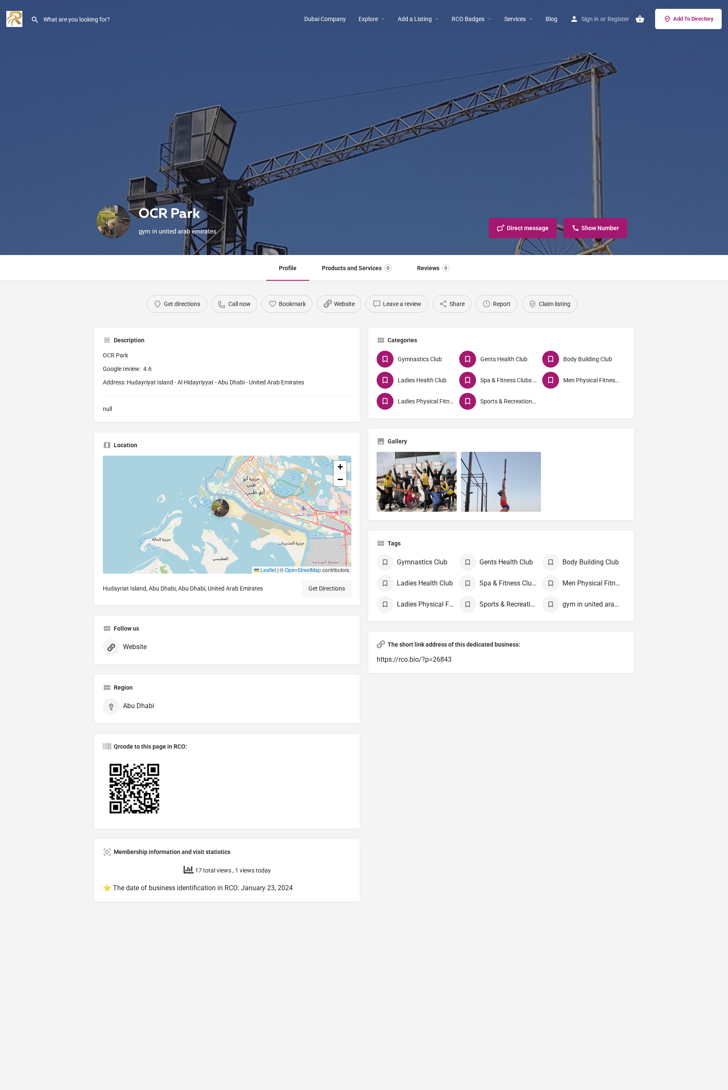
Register (618, 19)
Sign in (590, 19)
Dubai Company (325, 19)
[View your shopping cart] (640, 19)
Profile (288, 268)
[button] (227, 514)
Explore (368, 19)
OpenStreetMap (303, 569)
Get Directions (326, 588)
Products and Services (355, 268)
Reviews (432, 268)
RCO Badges (468, 19)
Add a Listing (415, 19)
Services (515, 19)
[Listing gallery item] (417, 482)
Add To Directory (693, 19)
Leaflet (267, 569)
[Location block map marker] (220, 508)
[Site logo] (15, 18)
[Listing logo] (113, 221)
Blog (551, 19)
